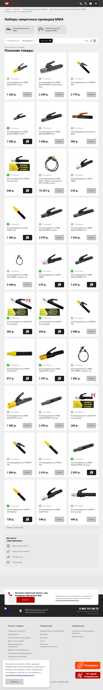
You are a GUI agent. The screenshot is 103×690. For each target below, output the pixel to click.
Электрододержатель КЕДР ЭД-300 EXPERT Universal (81, 463)
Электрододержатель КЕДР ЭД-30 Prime (49, 510)
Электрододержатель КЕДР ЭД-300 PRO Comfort (17, 83)
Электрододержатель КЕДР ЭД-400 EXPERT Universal (49, 417)
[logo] (10, 611)
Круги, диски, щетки (20, 546)
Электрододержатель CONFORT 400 (83, 83)
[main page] (13, 3)
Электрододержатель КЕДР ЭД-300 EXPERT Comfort (17, 133)
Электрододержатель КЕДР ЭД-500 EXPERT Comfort (49, 229)
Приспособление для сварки (19, 637)
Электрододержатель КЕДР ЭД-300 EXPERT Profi (81, 276)
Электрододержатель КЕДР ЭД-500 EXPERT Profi (49, 133)
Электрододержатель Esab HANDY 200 (17, 229)
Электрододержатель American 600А (83, 133)
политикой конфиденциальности (19, 675)
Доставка (43, 634)
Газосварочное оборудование (20, 653)
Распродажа (91, 665)
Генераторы (17, 562)
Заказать (25, 600)
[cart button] (90, 3)
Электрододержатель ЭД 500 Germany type (18, 179)
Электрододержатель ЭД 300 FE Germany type (19, 323)
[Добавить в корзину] (27, 141)
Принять (14, 682)
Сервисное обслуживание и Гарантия (83, 632)
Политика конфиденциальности (49, 645)
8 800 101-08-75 (88, 608)
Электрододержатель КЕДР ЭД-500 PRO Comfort (49, 370)
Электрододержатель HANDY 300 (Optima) (18, 370)
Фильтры (44, 41)
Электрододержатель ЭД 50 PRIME (50, 276)
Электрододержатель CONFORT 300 (83, 323)
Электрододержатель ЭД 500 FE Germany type (83, 417)
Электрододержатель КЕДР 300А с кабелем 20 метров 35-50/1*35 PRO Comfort (50, 180)
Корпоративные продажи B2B (52, 631)
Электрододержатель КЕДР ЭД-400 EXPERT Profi (81, 229)
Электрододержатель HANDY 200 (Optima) (18, 510)
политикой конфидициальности (67, 600)
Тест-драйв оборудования (90, 675)
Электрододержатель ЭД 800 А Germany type (83, 510)
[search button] (85, 3)
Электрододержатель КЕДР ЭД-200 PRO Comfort (17, 417)
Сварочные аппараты (21, 551)
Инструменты (13, 634)
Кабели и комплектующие (18, 650)
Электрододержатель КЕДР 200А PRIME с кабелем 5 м (17, 276)
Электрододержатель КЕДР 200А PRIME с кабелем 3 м (81, 370)
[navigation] (96, 3)
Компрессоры (17, 557)
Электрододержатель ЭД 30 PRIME (82, 179)
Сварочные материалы (17, 656)
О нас (42, 641)
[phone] (80, 3)
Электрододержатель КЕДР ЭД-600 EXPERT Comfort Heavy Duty (50, 84)
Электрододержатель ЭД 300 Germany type (50, 323)
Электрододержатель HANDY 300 (50, 463)
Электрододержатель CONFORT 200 (19, 463)
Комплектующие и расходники (15, 645)
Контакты (44, 637)
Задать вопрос (77, 636)
